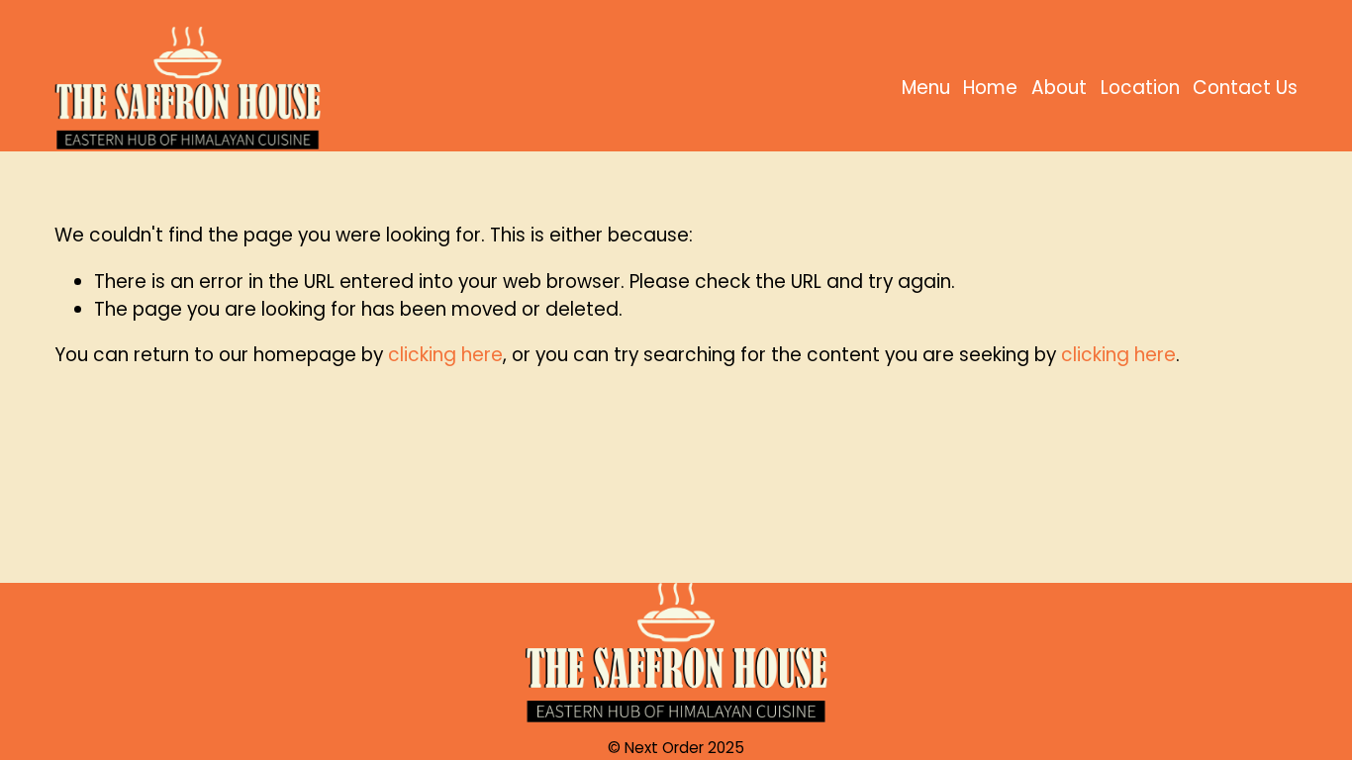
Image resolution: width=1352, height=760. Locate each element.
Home (990, 87)
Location (1140, 87)
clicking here (445, 354)
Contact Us (1245, 87)
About (1059, 87)
